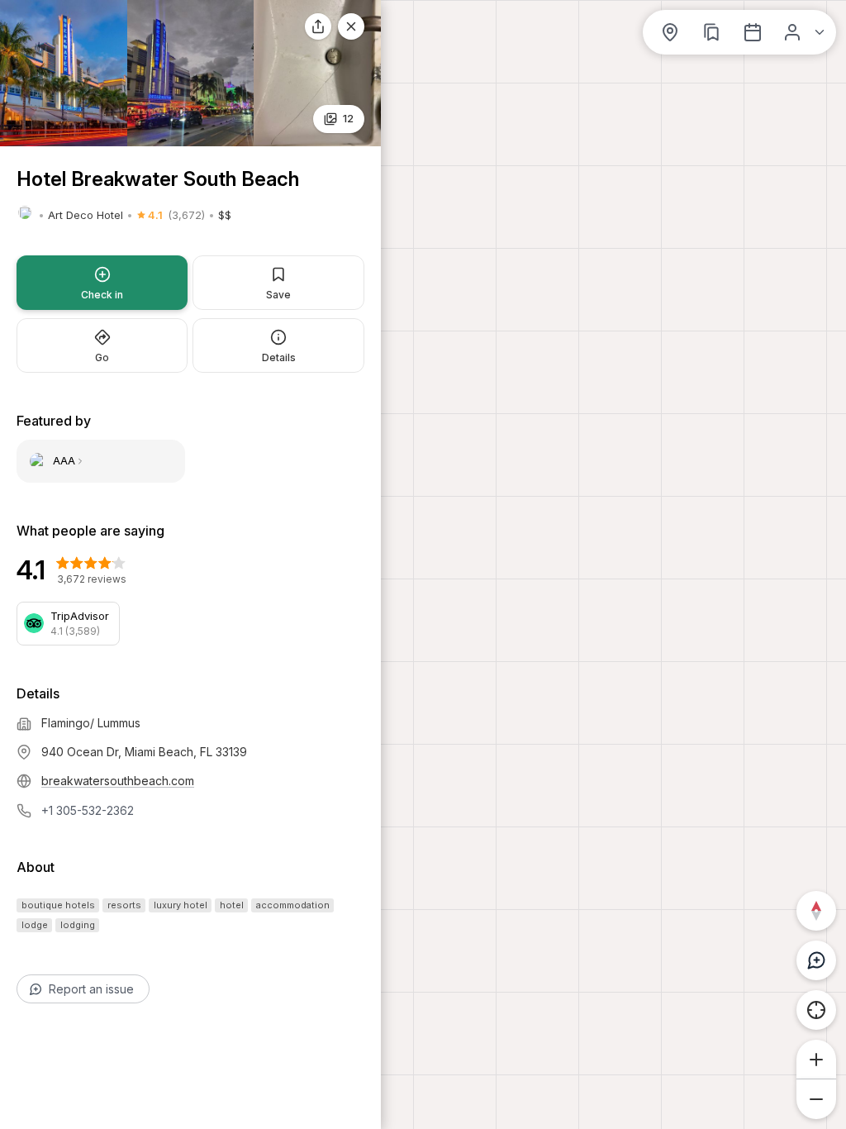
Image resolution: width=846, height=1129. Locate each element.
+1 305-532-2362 (87, 810)
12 (348, 118)
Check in (102, 294)
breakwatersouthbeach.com (117, 781)
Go (102, 357)
